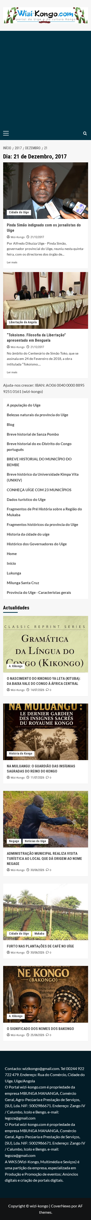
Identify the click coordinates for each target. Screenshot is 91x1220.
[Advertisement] (45, 78)
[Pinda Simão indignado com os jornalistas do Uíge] (45, 190)
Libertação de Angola (23, 322)
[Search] (85, 133)
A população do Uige (24, 405)
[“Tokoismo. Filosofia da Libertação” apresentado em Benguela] (45, 300)
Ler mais (12, 262)
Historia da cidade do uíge (28, 534)
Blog (10, 424)
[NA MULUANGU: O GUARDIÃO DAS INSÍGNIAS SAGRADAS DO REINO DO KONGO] (45, 732)
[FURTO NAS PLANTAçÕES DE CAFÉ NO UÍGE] (45, 912)
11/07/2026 (37, 777)
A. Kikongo (16, 666)
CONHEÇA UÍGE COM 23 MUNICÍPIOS (39, 490)
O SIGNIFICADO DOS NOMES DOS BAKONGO (40, 1029)
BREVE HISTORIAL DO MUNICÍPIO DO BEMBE (39, 462)
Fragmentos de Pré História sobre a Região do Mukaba (44, 512)
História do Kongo (20, 753)
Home (12, 553)
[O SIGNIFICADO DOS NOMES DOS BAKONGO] (45, 994)
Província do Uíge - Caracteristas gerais (39, 592)
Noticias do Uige (35, 841)
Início (11, 563)
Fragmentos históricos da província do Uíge (42, 524)
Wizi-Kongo (18, 237)
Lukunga (14, 573)
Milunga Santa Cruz (23, 583)
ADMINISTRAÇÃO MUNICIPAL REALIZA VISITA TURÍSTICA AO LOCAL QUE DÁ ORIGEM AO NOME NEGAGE (44, 858)
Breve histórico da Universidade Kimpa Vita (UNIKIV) (43, 477)
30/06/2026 (37, 870)
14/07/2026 (37, 690)
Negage (14, 841)
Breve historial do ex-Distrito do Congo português (39, 446)
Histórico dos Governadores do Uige (37, 544)
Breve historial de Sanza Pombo (33, 434)
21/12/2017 (37, 237)
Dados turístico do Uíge (26, 499)
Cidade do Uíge (19, 212)
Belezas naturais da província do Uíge (37, 415)
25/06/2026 (37, 1035)
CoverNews (61, 1205)
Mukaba (39, 933)
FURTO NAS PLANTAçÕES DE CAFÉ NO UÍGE (40, 946)
